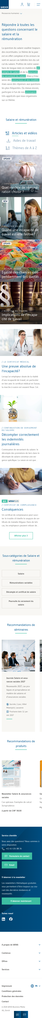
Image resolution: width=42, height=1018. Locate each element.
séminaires (30, 92)
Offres (4, 961)
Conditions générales (11, 991)
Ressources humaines (10, 13)
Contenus (6, 953)
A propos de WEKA (10, 944)
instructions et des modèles (25, 80)
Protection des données (12, 996)
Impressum (7, 986)
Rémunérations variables (21, 582)
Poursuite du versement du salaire (21, 603)
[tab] (21, 132)
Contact (5, 1001)
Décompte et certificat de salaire (21, 592)
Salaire (21, 573)
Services (5, 969)
